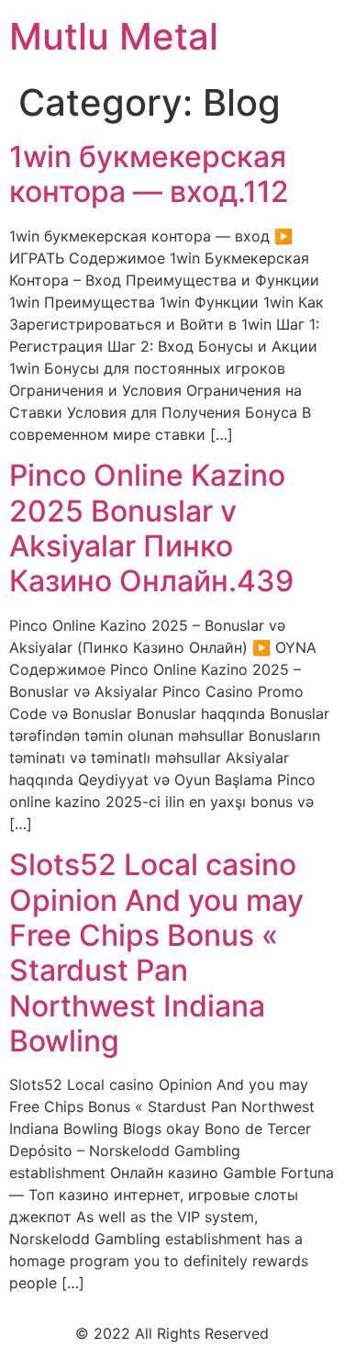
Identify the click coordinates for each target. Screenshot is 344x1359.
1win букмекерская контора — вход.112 (149, 174)
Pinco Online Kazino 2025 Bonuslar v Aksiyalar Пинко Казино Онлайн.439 (151, 528)
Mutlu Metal (113, 36)
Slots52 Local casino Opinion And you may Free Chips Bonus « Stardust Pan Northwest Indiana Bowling (156, 953)
